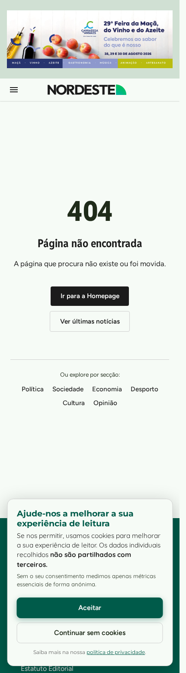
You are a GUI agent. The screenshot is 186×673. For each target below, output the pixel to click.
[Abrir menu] (13, 90)
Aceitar (89, 608)
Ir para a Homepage (90, 296)
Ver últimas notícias (90, 321)
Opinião (105, 403)
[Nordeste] (87, 90)
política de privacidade (116, 652)
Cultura (74, 403)
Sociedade (67, 389)
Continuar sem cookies (89, 633)
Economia (107, 389)
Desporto (144, 389)
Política (33, 389)
